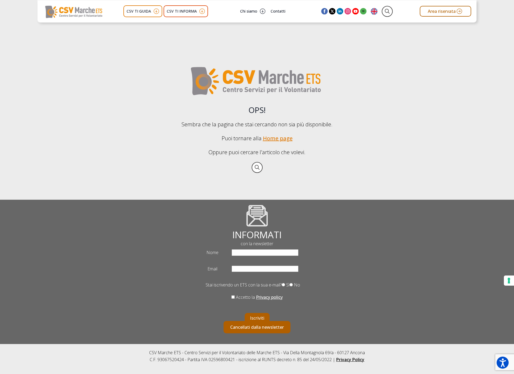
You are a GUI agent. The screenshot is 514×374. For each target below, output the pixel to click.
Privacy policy (269, 297)
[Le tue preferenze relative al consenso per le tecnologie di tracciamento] (509, 280)
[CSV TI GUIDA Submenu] (156, 11)
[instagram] (348, 11)
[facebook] (324, 11)
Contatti (278, 11)
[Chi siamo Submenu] (262, 11)
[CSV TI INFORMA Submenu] (202, 11)
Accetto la (259, 297)
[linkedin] (340, 11)
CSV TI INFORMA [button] (182, 11)
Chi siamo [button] (248, 11)
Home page (278, 138)
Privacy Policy (350, 359)
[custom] (363, 11)
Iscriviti (257, 318)
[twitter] (332, 11)
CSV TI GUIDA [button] (139, 11)
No (296, 285)
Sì (287, 285)
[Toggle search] (387, 11)
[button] (503, 363)
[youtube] (355, 11)
